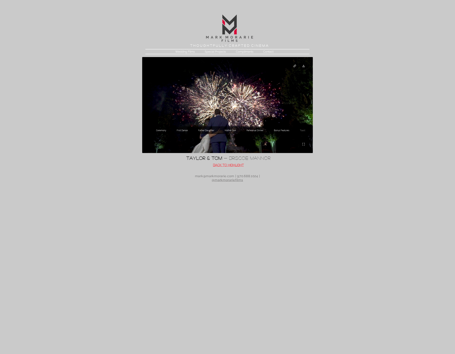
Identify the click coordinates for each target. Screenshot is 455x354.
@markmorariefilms (227, 180)
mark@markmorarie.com (214, 176)
